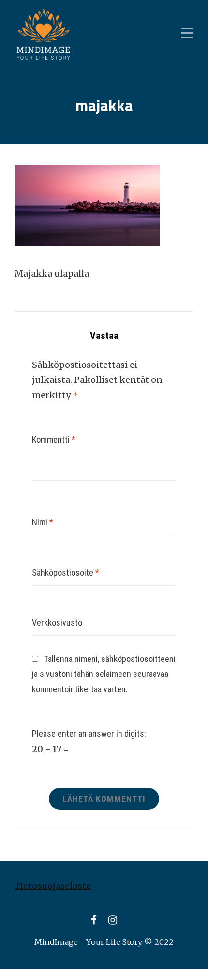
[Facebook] (94, 920)
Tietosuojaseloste (53, 885)
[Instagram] (113, 920)
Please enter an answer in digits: (89, 734)
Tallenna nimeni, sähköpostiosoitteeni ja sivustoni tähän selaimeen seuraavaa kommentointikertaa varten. (104, 674)
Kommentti (53, 440)
